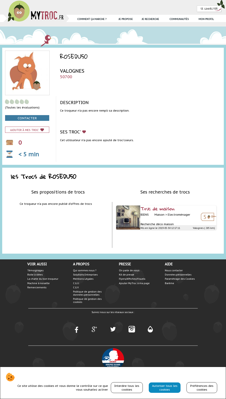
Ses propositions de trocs (58, 192)
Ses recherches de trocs (165, 192)
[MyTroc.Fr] (36, 2)
